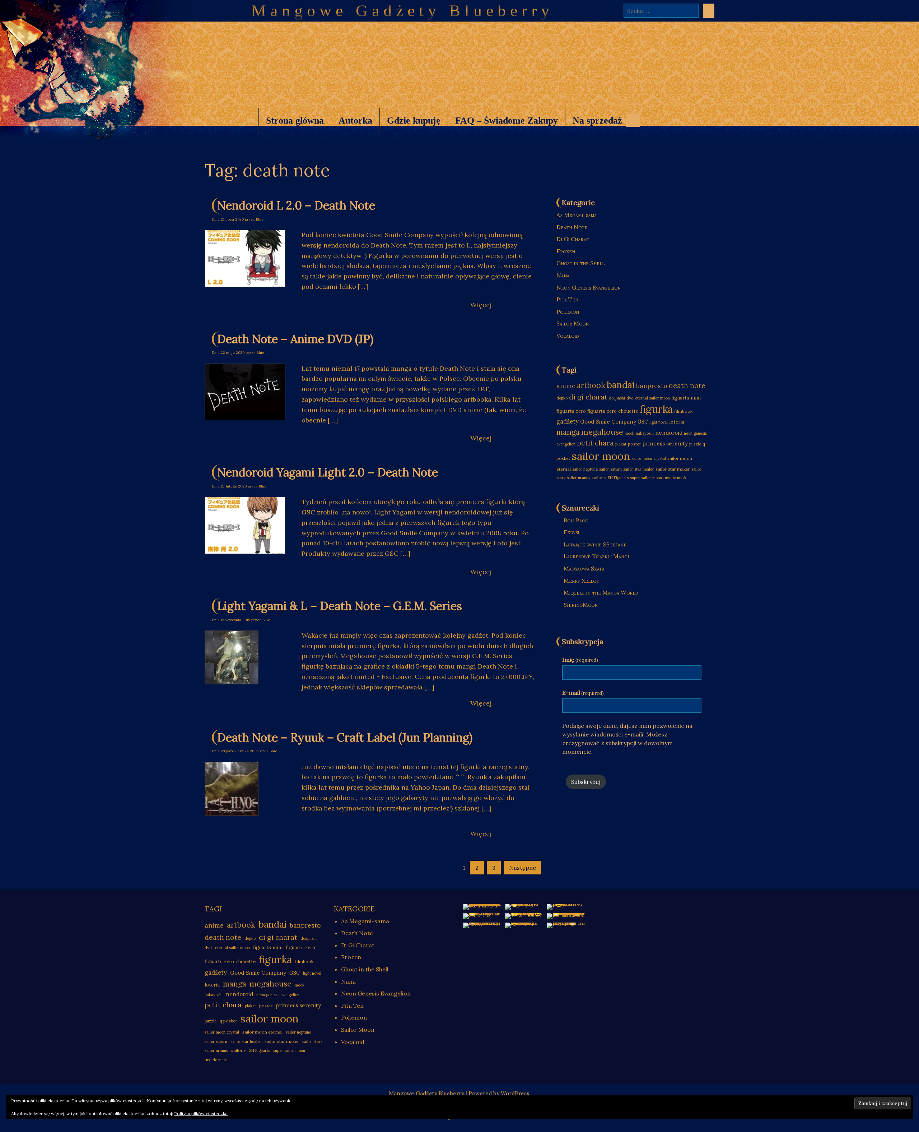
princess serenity (665, 443)
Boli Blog (576, 520)
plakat (620, 444)
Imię (580, 659)
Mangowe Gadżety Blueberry (402, 10)
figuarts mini (686, 398)
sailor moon (601, 456)
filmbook (683, 411)
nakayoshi (645, 433)
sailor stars (312, 1041)
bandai (621, 385)
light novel (658, 422)
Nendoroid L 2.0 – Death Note (296, 205)
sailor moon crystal (648, 458)
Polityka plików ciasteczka (201, 1113)
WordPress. (516, 1093)
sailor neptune (585, 469)
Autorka (355, 120)
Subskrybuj (586, 781)
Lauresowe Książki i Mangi (596, 556)
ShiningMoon (581, 604)
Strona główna (295, 120)
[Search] (708, 11)
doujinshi (617, 398)
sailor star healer (638, 469)
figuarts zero (571, 411)
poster (634, 444)
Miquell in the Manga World (601, 592)
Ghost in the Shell (580, 263)
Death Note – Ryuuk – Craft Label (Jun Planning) (344, 737)
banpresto (651, 386)
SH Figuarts (618, 477)
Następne (522, 867)
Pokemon (567, 311)
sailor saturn (610, 469)
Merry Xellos (581, 580)
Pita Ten (567, 299)
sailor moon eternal (262, 1032)
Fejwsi (571, 532)
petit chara (595, 442)
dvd (630, 398)
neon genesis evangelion (277, 994)
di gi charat (588, 396)
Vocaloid (567, 335)
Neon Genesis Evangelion (588, 287)
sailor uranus (578, 477)
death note (687, 385)
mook (629, 433)
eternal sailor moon (652, 398)
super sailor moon (646, 477)
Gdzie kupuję (413, 120)
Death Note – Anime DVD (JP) (295, 339)
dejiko (562, 398)
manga (568, 432)
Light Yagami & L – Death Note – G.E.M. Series (339, 606)
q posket (228, 1021)
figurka (656, 409)
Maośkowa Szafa (584, 568)
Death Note (571, 227)
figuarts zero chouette (612, 411)
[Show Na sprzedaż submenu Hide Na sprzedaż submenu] (633, 120)
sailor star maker (673, 469)
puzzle (695, 444)
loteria (676, 422)
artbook (591, 385)
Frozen (565, 251)
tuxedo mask (674, 477)
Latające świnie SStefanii (595, 544)
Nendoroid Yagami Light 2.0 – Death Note (327, 472)
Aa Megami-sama (576, 214)
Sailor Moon (572, 323)
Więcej (480, 305)
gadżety (567, 421)
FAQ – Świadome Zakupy (506, 120)
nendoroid (668, 432)
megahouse (602, 432)
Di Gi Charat (572, 238)
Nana (562, 275)
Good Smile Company (608, 421)
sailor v (599, 477)
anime (565, 386)
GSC (643, 422)
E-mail (583, 692)
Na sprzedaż (593, 124)
